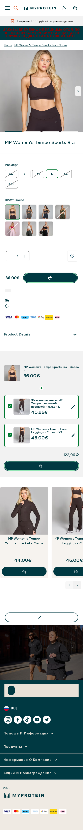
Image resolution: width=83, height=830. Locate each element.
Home (8, 45)
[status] (17, 256)
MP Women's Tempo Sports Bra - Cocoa (40, 45)
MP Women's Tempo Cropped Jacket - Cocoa (24, 541)
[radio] (11, 174)
